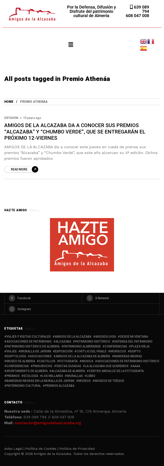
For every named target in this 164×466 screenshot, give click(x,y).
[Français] (151, 41)
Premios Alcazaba (59, 386)
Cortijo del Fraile (91, 351)
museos (84, 381)
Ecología (30, 376)
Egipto (135, 351)
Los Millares (52, 376)
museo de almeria (20, 361)
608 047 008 (137, 15)
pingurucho (42, 366)
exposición (64, 351)
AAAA (136, 366)
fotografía (68, 361)
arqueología (105, 336)
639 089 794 (141, 9)
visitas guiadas (68, 366)
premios (13, 376)
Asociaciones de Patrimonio (29, 341)
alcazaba (63, 341)
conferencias (116, 346)
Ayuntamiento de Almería (27, 371)
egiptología (16, 356)
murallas (75, 376)
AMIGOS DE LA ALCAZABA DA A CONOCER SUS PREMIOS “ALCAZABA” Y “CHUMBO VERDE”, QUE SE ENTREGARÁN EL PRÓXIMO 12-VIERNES (74, 132)
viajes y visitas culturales (28, 336)
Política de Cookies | (42, 449)
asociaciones (41, 356)
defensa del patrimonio (133, 341)
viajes (11, 351)
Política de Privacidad (77, 449)
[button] (70, 45)
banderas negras (128, 356)
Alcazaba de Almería (68, 371)
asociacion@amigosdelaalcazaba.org (48, 423)
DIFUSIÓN (11, 118)
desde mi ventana (134, 336)
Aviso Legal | (14, 449)
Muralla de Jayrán (35, 351)
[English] (143, 41)
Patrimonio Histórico (92, 341)
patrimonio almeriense (82, 346)
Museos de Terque (109, 381)
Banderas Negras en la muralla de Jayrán (40, 381)
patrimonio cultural (23, 386)
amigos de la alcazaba (73, 336)
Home (8, 102)
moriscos (118, 351)
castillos (47, 361)
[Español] (143, 48)
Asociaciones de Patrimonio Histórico (128, 361)
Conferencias (17, 366)
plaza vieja (140, 346)
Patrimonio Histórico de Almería (33, 346)
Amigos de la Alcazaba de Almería (83, 356)
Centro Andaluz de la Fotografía (116, 371)
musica (87, 361)
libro (91, 376)
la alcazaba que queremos (107, 366)
